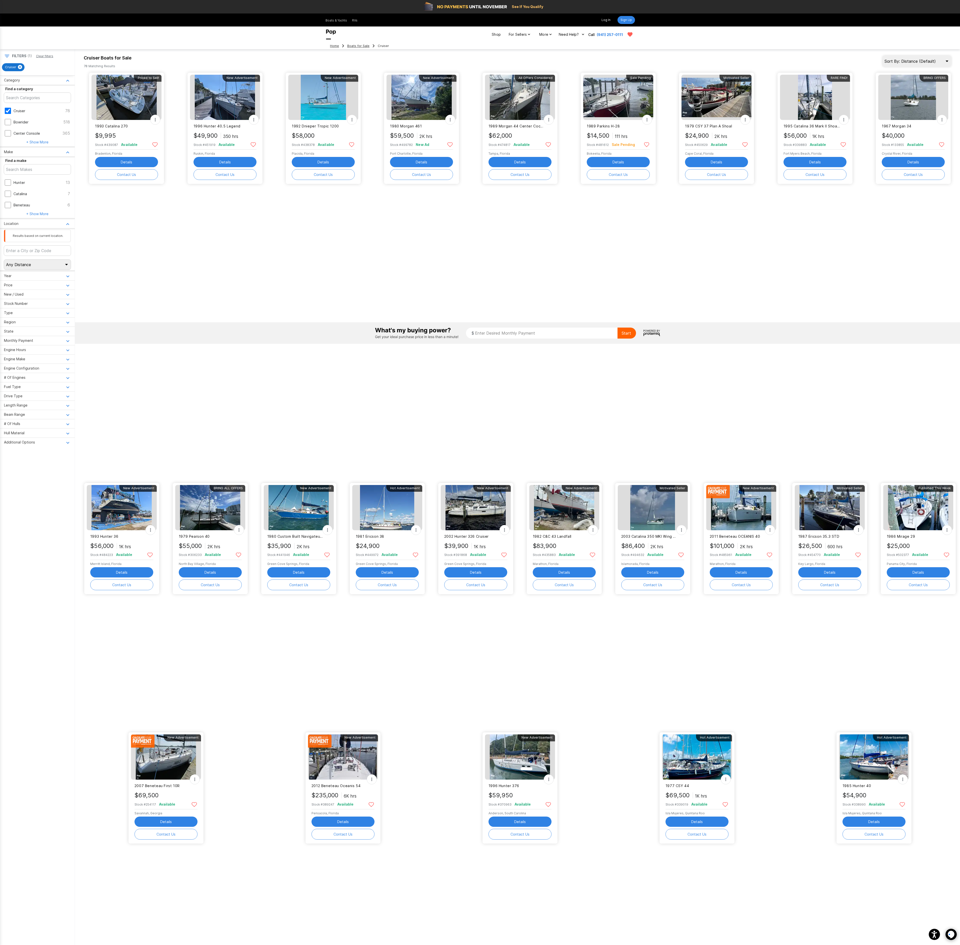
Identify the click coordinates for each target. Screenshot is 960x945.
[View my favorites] (630, 34)
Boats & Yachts (336, 20)
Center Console (27, 133)
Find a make (15, 160)
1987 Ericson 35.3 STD (819, 536)
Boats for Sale (358, 45)
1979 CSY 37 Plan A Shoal (708, 126)
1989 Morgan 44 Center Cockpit (516, 126)
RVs (355, 20)
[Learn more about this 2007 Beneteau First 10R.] (166, 757)
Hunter (19, 182)
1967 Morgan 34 (897, 126)
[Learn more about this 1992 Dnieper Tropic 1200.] (323, 97)
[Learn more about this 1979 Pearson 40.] (210, 507)
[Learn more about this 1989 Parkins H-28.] (618, 97)
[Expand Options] (155, 120)
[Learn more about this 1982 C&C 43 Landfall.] (564, 507)
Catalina (20, 194)
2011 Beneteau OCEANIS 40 (735, 536)
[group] (13, 67)
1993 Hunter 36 (104, 536)
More (543, 34)
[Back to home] (331, 34)
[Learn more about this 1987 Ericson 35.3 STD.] (830, 507)
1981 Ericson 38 (370, 536)
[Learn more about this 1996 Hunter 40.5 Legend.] (225, 97)
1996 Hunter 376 (503, 786)
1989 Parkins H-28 (603, 126)
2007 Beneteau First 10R (157, 786)
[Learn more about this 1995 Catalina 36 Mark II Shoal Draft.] (815, 97)
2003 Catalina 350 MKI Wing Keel (649, 536)
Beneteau (22, 205)
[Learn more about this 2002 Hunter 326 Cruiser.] (476, 507)
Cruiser (19, 111)
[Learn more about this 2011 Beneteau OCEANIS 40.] (741, 507)
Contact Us (126, 174)
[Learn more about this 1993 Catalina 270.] (127, 97)
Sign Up (626, 20)
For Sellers (518, 34)
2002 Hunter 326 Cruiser (466, 536)
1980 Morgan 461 (406, 126)
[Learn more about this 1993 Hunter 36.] (122, 507)
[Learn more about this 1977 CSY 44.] (697, 757)
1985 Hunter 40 (856, 786)
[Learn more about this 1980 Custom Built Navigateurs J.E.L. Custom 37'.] (299, 507)
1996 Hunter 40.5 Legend (217, 126)
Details (126, 162)
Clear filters (44, 56)
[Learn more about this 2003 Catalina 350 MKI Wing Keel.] (653, 507)
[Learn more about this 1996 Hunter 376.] (520, 757)
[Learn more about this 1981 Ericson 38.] (387, 507)
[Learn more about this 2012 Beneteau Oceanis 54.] (343, 757)
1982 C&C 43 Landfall (552, 536)
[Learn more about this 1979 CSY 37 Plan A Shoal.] (717, 97)
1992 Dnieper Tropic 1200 (315, 126)
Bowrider (21, 122)
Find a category (19, 89)
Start (626, 333)
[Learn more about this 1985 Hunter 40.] (874, 757)
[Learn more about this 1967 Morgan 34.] (913, 97)
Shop (496, 34)
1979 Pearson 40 (194, 536)
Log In (606, 20)
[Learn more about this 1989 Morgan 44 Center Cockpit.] (520, 97)
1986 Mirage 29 (901, 536)
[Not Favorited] (155, 144)
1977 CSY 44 (677, 786)
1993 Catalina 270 (111, 126)
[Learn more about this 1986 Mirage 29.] (918, 507)
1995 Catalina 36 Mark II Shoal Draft (812, 126)
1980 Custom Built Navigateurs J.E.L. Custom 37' (295, 536)
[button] (934, 934)
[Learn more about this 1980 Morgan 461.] (421, 97)
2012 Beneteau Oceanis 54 (336, 786)
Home (334, 45)
